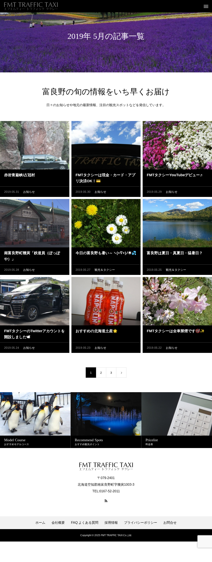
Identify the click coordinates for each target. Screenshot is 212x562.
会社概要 (58, 522)
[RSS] (106, 501)
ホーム (40, 522)
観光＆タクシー (105, 269)
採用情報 (111, 522)
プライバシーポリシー (140, 522)
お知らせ (29, 191)
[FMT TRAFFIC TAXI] (31, 6)
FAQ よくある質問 (84, 522)
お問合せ (170, 522)
